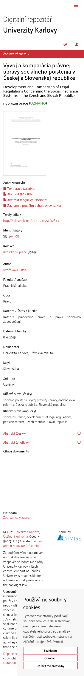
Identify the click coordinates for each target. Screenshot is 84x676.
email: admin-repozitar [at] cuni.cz (22, 543)
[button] (65, 44)
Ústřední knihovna (15, 536)
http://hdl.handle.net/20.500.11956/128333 (32, 220)
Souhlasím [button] (50, 650)
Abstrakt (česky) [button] (14, 433)
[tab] (42, 236)
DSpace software (15, 653)
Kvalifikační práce (15, 252)
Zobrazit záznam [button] (15, 54)
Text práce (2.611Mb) (20, 188)
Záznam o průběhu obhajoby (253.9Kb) (33, 205)
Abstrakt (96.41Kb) (19, 194)
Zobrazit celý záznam (18, 517)
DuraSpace (10, 662)
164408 (14, 236)
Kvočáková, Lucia (15, 270)
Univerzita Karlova (26, 532)
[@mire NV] (69, 537)
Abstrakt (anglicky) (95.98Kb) (26, 200)
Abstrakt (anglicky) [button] (16, 442)
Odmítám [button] (50, 658)
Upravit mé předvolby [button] (50, 665)
